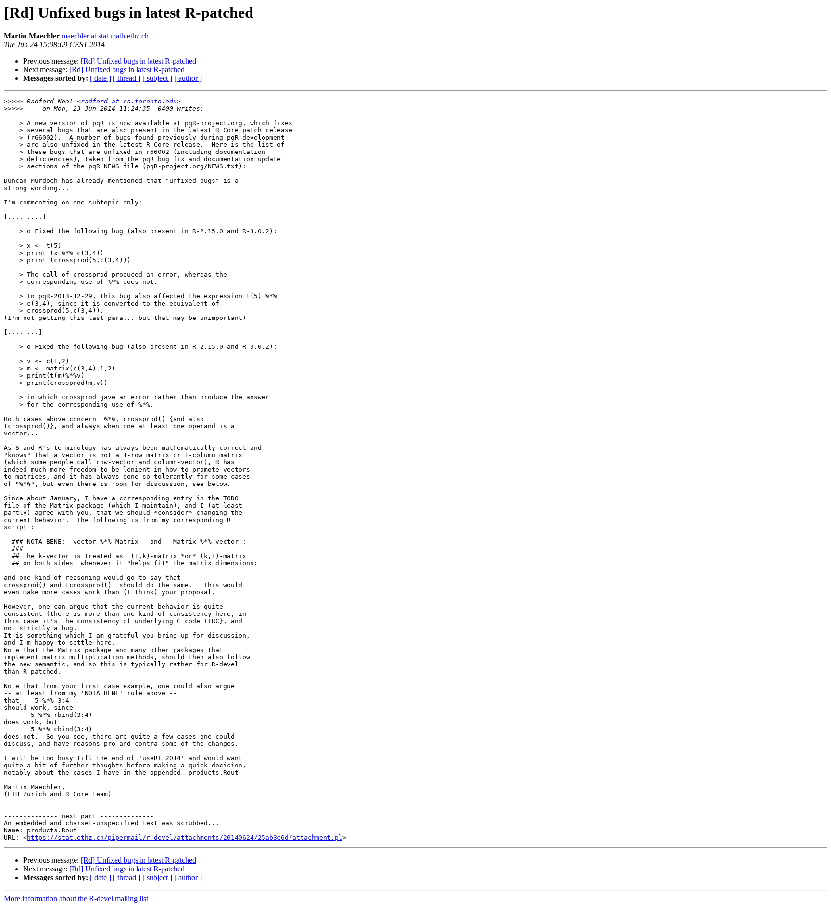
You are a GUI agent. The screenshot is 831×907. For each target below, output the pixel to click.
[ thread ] (126, 78)
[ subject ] (157, 78)
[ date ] (100, 78)
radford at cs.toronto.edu (129, 101)
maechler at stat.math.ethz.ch (105, 36)
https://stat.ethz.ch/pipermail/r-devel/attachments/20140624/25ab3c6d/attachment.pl (184, 837)
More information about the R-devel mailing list (76, 898)
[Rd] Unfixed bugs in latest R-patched (138, 61)
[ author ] (188, 78)
